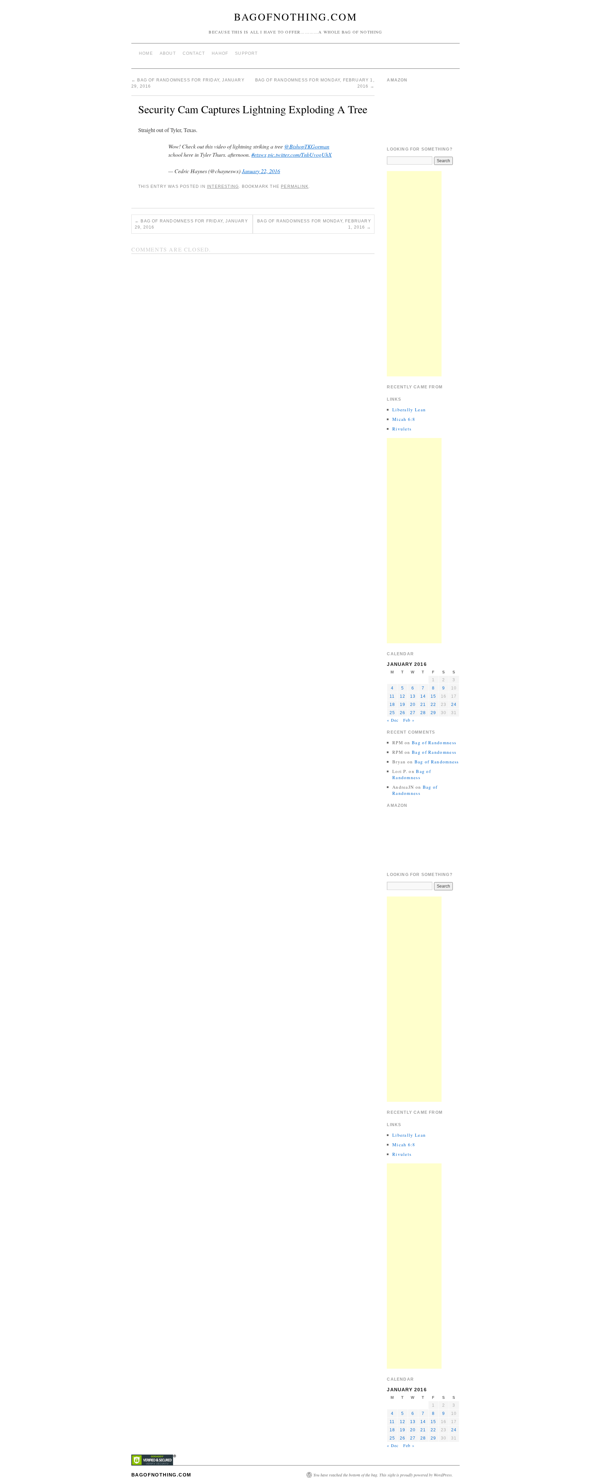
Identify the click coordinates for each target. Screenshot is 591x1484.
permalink (294, 186)
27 (413, 712)
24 (454, 704)
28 (423, 712)
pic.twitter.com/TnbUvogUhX (300, 154)
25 (392, 712)
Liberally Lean (409, 410)
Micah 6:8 (404, 419)
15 (433, 696)
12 (402, 696)
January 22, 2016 (261, 171)
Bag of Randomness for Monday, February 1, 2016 (314, 224)
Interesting (223, 186)
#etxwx (258, 154)
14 (423, 696)
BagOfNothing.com (295, 16)
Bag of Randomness (434, 742)
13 (413, 696)
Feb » (409, 720)
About (168, 53)
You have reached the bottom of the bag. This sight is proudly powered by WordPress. (383, 1474)
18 (392, 704)
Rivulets (401, 429)
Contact (194, 53)
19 (402, 704)
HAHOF (220, 53)
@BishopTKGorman (306, 146)
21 (423, 704)
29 (433, 712)
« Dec (392, 720)
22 (433, 704)
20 (413, 704)
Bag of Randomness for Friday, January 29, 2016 (191, 224)
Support (246, 53)
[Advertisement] (414, 273)
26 (402, 712)
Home (146, 53)
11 (392, 696)
